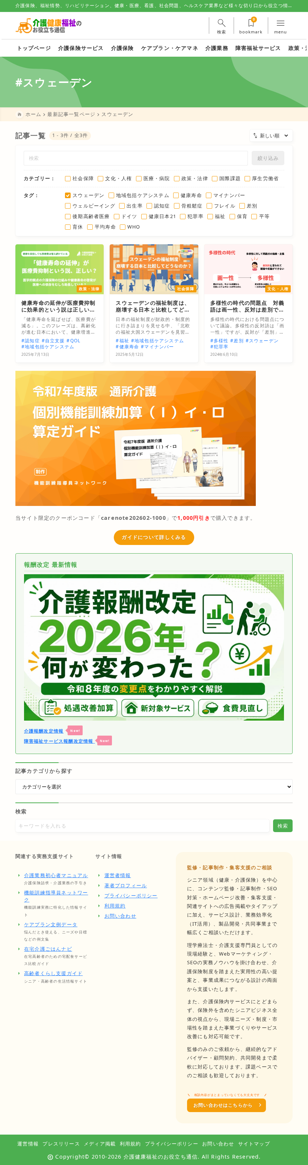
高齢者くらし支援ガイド (53, 973)
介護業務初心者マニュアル (56, 875)
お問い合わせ (120, 915)
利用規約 (115, 905)
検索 (21, 811)
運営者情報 (117, 875)
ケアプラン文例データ (50, 924)
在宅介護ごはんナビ (48, 948)
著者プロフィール (125, 885)
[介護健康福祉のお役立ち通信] (48, 25)
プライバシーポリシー (131, 895)
